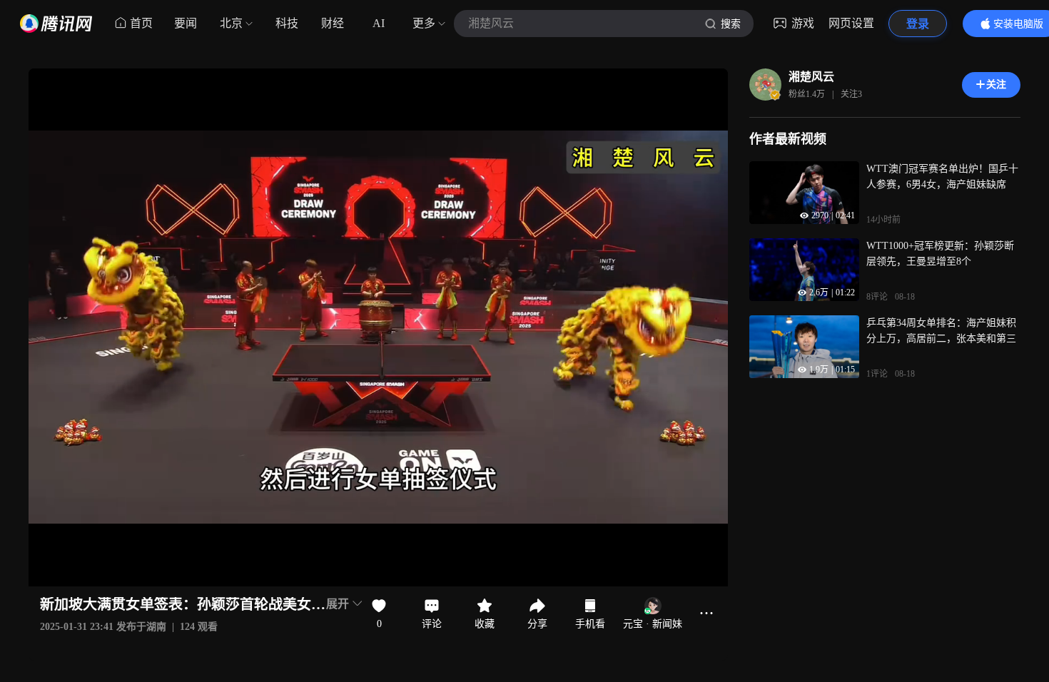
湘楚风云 (811, 77)
